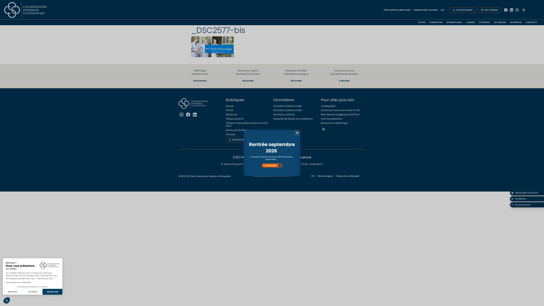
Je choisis (32, 292)
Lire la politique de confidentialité (18, 282)
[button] (6, 300)
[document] (272, 153)
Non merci (12, 292)
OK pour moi (52, 292)
